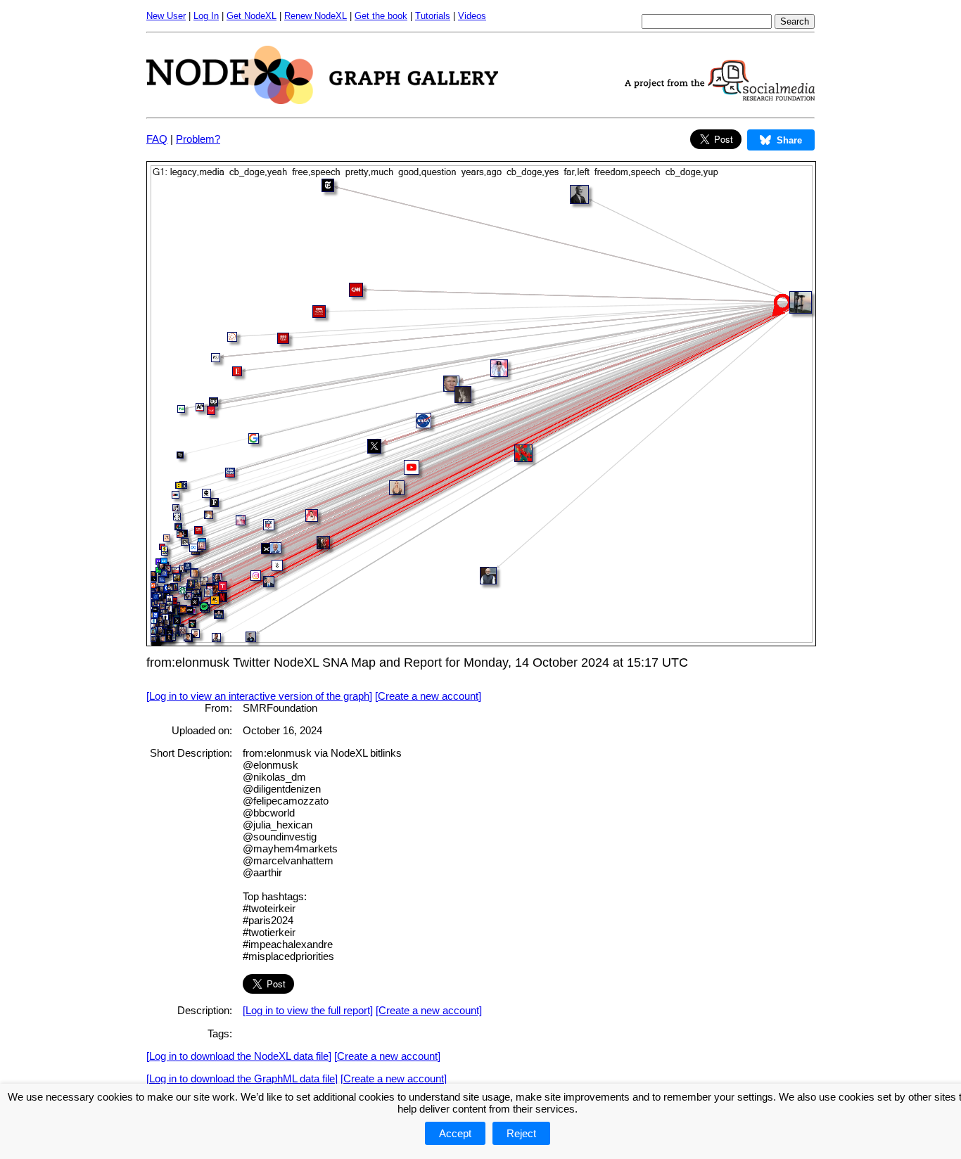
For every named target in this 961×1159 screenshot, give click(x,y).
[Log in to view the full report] (308, 1010)
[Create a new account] (428, 696)
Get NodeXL (251, 16)
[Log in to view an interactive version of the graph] (259, 696)
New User (166, 16)
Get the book (381, 16)
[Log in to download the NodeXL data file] (238, 1056)
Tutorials (432, 16)
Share (789, 140)
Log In (206, 16)
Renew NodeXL (315, 16)
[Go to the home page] (322, 100)
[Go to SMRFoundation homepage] (720, 97)
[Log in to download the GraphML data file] (242, 1078)
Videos (472, 16)
